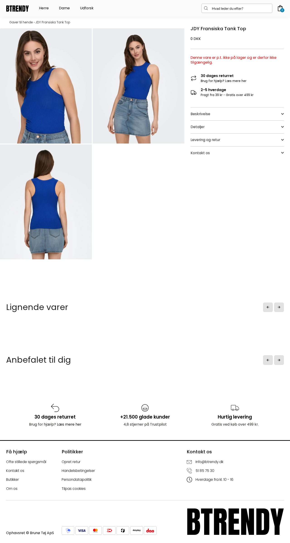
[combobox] (237, 8)
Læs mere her (235, 81)
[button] (268, 307)
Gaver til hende (21, 22)
